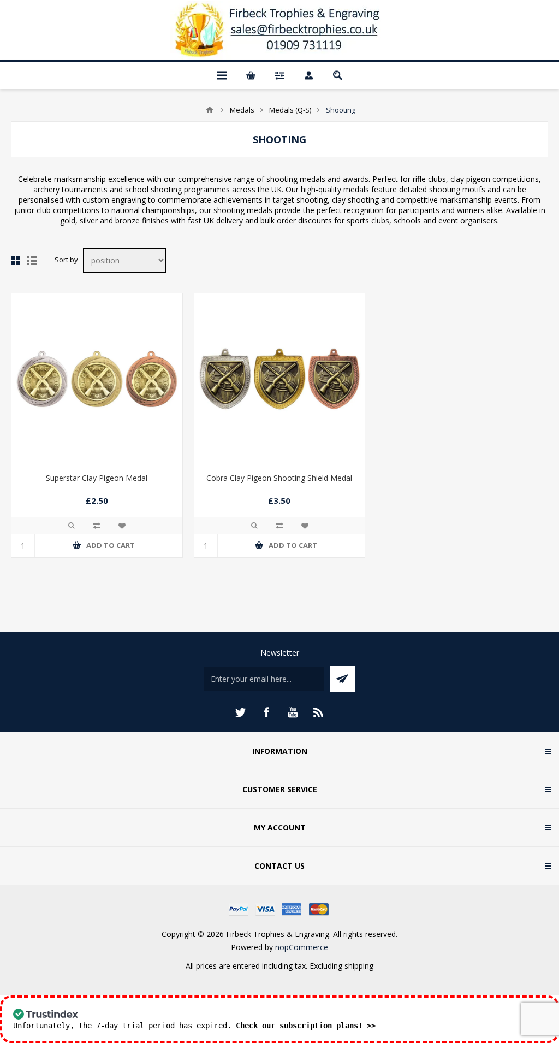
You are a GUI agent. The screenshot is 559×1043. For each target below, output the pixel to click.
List (32, 260)
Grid (16, 260)
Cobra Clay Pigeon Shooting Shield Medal (279, 478)
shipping (358, 965)
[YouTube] (292, 712)
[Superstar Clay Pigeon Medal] (96, 378)
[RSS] (319, 712)
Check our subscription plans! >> (306, 1025)
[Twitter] (240, 712)
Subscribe (342, 679)
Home (209, 110)
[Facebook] (266, 712)
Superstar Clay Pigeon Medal (96, 478)
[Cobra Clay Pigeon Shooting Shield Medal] (279, 378)
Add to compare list (96, 525)
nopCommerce (301, 947)
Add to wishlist (122, 525)
